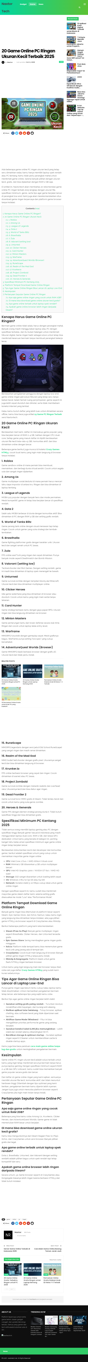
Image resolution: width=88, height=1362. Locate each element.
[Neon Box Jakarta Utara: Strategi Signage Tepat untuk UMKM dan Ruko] (71, 94)
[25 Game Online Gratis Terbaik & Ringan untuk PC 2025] (11, 671)
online (14, 1219)
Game (32, 4)
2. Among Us (13, 223)
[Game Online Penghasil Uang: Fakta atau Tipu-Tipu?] (65, 1320)
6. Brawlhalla (13, 235)
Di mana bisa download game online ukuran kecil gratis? (33, 300)
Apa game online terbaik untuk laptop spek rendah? (31, 304)
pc (19, 1219)
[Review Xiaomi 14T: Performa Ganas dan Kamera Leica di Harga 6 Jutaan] (37, 1320)
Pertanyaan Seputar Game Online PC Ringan (24, 294)
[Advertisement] (33, 31)
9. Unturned (13, 245)
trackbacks (33, 1299)
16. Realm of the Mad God (19, 266)
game (8, 1219)
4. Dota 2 (11, 229)
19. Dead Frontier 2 (16, 276)
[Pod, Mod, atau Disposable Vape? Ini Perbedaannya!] (71, 66)
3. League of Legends (17, 226)
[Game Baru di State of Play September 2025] (79, 1320)
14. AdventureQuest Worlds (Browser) (25, 260)
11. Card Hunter (14, 251)
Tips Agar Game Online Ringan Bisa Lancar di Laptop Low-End (32, 288)
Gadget (23, 4)
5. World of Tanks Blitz (17, 232)
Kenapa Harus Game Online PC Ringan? (22, 214)
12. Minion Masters (16, 254)
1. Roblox (11, 220)
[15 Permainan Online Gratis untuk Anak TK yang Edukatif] (11, 693)
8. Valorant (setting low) (18, 241)
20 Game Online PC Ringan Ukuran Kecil (22, 217)
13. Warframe (14, 257)
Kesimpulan (9, 291)
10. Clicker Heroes (16, 248)
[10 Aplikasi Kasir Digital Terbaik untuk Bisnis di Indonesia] (71, 26)
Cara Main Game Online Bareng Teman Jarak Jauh (47, 1250)
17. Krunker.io (13, 269)
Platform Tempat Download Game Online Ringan (26, 285)
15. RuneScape (14, 263)
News (41, 4)
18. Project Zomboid (17, 273)
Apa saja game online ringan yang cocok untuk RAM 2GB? (33, 297)
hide (37, 209)
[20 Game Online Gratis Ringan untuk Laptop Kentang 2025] (32, 671)
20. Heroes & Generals (18, 279)
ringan (24, 1219)
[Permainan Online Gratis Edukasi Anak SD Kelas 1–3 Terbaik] (54, 671)
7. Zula (10, 238)
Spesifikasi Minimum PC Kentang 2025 (21, 282)
